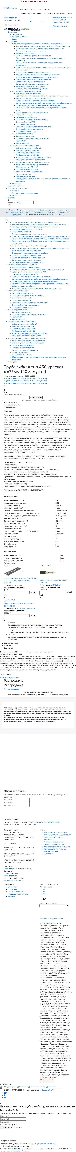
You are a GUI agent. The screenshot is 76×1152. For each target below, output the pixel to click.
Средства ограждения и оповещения (30, 82)
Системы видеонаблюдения (27, 169)
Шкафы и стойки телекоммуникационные (32, 165)
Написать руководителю (9, 677)
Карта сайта (47, 1090)
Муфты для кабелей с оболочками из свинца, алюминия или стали (42, 96)
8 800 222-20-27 (10, 869)
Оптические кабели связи (22, 115)
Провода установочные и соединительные (32, 138)
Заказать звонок (11, 25)
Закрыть (25, 1151)
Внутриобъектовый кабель (26, 117)
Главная (12, 210)
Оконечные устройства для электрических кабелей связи (39, 105)
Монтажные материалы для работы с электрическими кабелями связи (44, 103)
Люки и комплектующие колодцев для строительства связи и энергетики (41, 236)
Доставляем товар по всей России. (40, 400)
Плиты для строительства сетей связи (31, 51)
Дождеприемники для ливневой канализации (34, 72)
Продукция (12, 41)
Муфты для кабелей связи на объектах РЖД (33, 98)
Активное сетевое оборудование (29, 172)
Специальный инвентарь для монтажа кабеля (34, 79)
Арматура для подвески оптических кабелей (33, 157)
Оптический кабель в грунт (26, 131)
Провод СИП (21, 141)
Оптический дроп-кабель (26, 124)
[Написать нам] (1, 1088)
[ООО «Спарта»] (10, 8)
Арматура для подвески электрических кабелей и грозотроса (36, 288)
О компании (12, 32)
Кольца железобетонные (25, 53)
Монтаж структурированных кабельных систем (30, 162)
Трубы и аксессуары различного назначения (33, 56)
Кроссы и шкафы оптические (27, 150)
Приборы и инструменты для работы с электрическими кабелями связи (40, 284)
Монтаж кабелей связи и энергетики (26, 91)
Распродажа (16, 183)
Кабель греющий (22, 143)
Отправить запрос (12, 819)
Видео (14, 39)
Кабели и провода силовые (22, 134)
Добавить (38, 397)
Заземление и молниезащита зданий (30, 86)
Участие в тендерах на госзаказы (25, 193)
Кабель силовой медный (25, 136)
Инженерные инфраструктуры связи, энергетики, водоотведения (37, 44)
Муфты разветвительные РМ (27, 274)
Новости (15, 191)
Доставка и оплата (15, 186)
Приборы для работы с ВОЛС (27, 155)
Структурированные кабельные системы (32, 112)
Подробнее (17, 1151)
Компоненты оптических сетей (28, 153)
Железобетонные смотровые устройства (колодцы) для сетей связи (43, 46)
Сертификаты (17, 34)
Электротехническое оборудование (30, 93)
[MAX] (44, 899)
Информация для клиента (18, 188)
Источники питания (23, 174)
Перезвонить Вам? (60, 26)
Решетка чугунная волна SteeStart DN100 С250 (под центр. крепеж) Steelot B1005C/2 (20, 580)
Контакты (11, 198)
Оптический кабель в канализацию (29, 129)
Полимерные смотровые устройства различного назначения (40, 49)
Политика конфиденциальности (52, 919)
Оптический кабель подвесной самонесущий (33, 127)
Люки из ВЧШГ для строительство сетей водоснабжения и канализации (40, 239)
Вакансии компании (19, 37)
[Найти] (9, 205)
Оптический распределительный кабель (31, 120)
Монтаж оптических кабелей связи (25, 146)
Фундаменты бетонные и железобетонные (32, 84)
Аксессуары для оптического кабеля (30, 160)
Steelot (19, 585)
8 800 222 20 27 (10, 18)
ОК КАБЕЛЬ (57, 585)
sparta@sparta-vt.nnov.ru (62, 17)
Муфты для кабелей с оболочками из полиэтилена (35, 101)
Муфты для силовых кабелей (23, 286)
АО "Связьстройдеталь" (26, 608)
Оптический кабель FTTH (26, 122)
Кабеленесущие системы (25, 176)
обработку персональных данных (47, 822)
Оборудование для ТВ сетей (27, 167)
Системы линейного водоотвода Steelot (31, 89)
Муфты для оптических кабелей (28, 148)
